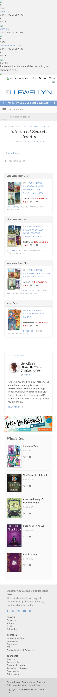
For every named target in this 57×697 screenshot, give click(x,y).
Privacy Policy (13, 682)
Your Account (13, 641)
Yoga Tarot (12, 303)
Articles (10, 626)
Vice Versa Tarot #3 (33, 276)
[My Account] (40, 78)
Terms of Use (28, 682)
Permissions (13, 671)
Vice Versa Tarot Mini (18, 263)
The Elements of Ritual (35, 475)
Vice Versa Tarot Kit (17, 219)
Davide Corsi (42, 273)
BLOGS (21, 355)
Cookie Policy (19, 685)
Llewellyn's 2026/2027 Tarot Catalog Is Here (32, 367)
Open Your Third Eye (33, 525)
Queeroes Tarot (31, 446)
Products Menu (20, 117)
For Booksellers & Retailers (20, 650)
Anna (27, 374)
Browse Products (34, 141)
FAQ (8, 647)
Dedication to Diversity (17, 668)
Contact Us (12, 644)
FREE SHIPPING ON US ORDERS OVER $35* (28, 103)
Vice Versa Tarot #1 (33, 236)
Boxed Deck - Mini (31, 291)
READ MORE (14, 407)
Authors (10, 623)
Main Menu (16, 109)
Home (15, 141)
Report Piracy (35, 685)
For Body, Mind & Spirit (36, 126)
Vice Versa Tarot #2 (33, 192)
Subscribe (12, 629)
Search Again (14, 153)
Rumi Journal (30, 554)
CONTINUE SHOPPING (11, 14)
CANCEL (4, 63)
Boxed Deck (12, 207)
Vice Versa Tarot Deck (18, 175)
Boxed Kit (11, 250)
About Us (11, 659)
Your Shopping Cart (16, 638)
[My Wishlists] (45, 78)
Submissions (13, 674)
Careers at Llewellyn (16, 665)
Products (11, 620)
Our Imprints (13, 662)
